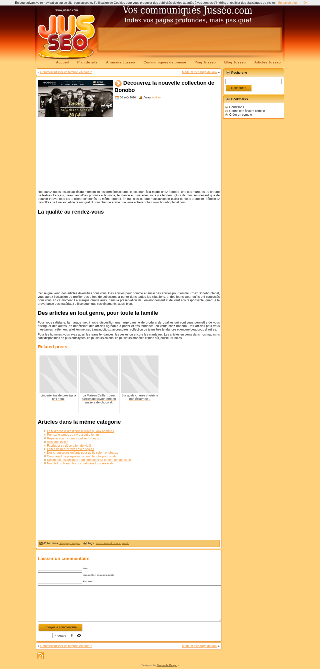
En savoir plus (288, 2)
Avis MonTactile (57, 442)
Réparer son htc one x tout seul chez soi (74, 438)
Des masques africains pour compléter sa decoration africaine (89, 460)
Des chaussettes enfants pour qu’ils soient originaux (82, 452)
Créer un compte (240, 114)
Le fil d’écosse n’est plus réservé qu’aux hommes (80, 431)
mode (125, 543)
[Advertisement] (189, 39)
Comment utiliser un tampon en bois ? (66, 72)
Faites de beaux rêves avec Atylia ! (70, 449)
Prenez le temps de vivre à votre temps (73, 434)
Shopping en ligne (69, 543)
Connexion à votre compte (247, 111)
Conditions (236, 107)
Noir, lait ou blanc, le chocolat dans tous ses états (80, 463)
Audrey (156, 97)
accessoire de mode (108, 543)
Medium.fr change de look (199, 72)
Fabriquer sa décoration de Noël (69, 445)
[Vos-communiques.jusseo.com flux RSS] (41, 656)
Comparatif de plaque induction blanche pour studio (82, 456)
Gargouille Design (167, 665)
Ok (305, 2)
